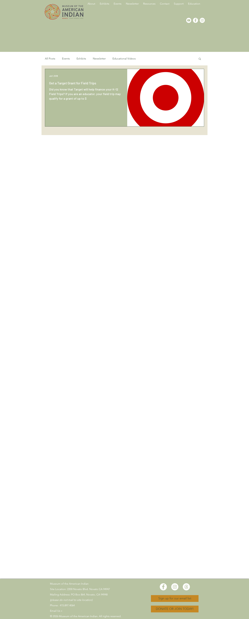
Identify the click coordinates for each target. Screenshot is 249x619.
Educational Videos (124, 58)
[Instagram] (202, 20)
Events (66, 58)
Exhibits (81, 58)
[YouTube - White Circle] (188, 20)
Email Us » (56, 610)
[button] (199, 59)
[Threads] (186, 586)
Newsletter (99, 58)
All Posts (50, 58)
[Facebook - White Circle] (195, 20)
